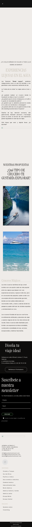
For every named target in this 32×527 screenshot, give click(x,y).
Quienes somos (8, 507)
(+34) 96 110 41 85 (8, 448)
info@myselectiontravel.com (11, 453)
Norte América (7, 488)
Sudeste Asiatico (8, 482)
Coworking (6, 510)
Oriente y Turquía (8, 471)
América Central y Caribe (11, 490)
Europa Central (7, 499)
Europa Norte (7, 496)
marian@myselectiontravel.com (11, 456)
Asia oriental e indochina (11, 479)
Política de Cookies (16, 526)
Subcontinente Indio (9, 485)
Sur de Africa (7, 474)
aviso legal (13, 418)
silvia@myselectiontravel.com (11, 454)
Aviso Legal (16, 524)
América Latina (7, 493)
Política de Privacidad (16, 522)
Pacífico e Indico (8, 476)
